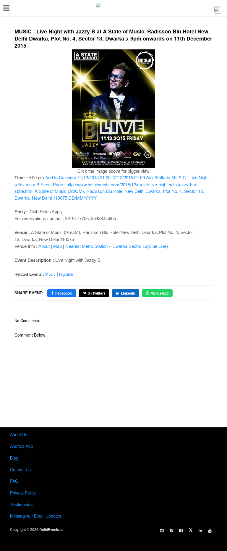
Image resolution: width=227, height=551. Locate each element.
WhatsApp (159, 293)
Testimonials (21, 504)
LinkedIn (128, 293)
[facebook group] (181, 530)
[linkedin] (200, 530)
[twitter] (191, 530)
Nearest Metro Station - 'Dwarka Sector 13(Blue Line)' (117, 246)
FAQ (14, 481)
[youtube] (210, 530)
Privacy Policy (23, 493)
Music (50, 274)
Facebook (63, 293)
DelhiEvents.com (53, 529)
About (44, 246)
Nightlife (66, 274)
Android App (21, 446)
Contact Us (20, 469)
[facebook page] (171, 530)
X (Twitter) (96, 293)
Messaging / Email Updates (35, 516)
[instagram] (162, 530)
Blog (14, 458)
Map (57, 246)
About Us (18, 434)
